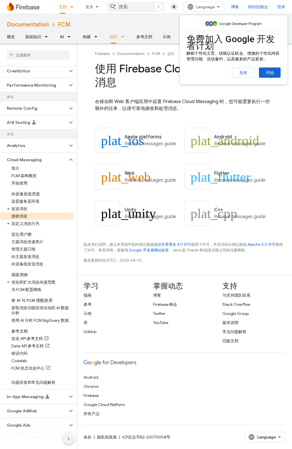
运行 (113, 36)
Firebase (102, 53)
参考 (88, 304)
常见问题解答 (234, 331)
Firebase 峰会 (165, 304)
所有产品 (92, 413)
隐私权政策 (107, 437)
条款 (88, 437)
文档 (63, 6)
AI (62, 36)
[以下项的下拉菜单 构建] (97, 37)
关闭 (243, 72)
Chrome (91, 386)
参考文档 (144, 36)
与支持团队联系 (236, 295)
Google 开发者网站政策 (149, 250)
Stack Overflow (236, 304)
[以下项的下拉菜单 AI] (71, 37)
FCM (64, 24)
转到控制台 (258, 6)
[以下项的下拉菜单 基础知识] (48, 37)
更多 (90, 6)
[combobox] (135, 7)
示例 (167, 36)
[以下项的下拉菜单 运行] (124, 37)
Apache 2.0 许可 (261, 244)
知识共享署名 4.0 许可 (172, 244)
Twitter (159, 313)
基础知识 (33, 36)
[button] (34, 71)
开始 (270, 72)
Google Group (235, 313)
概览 (11, 36)
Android (91, 377)
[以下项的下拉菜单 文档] (73, 7)
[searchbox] (38, 55)
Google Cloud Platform (104, 404)
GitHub (90, 331)
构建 (87, 36)
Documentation (28, 24)
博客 (235, 6)
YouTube (160, 322)
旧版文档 (230, 340)
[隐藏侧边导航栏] (68, 438)
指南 (88, 295)
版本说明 (230, 322)
